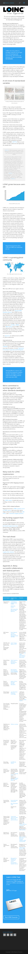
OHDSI (17, 325)
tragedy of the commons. (8, 552)
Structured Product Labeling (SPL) (14, 801)
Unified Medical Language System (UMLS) (14, 603)
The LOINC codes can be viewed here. (22, 824)
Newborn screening (14, 724)
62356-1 (10, 173)
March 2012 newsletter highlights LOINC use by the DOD (22, 840)
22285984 (5, 346)
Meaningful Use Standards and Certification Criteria (14, 860)
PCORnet (13, 325)
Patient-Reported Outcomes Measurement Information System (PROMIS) (14, 634)
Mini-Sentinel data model (14, 804)
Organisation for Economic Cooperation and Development (13, 348)
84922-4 (13, 178)
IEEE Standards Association (10, 419)
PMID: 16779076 (22, 837)
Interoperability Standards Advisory (14, 863)
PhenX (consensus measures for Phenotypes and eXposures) (14, 662)
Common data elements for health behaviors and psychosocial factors (14, 818)
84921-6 (7, 150)
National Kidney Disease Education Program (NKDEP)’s (14, 671)
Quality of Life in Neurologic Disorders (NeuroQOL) (14, 683)
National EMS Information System (14, 779)
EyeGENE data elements (13, 762)
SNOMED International (9, 407)
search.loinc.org (18, 491)
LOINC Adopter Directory (22, 848)
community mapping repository (16, 513)
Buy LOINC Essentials (11, 917)
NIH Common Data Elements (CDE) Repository (14, 610)
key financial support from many (10, 526)
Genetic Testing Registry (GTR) (14, 643)
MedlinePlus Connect (13, 607)
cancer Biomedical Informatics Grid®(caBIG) (14, 693)
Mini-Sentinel (9, 326)
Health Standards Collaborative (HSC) (13, 459)
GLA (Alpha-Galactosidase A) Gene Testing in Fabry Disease (22, 655)
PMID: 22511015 (22, 830)
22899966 (14, 142)
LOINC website (8, 500)
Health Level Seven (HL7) (9, 393)
